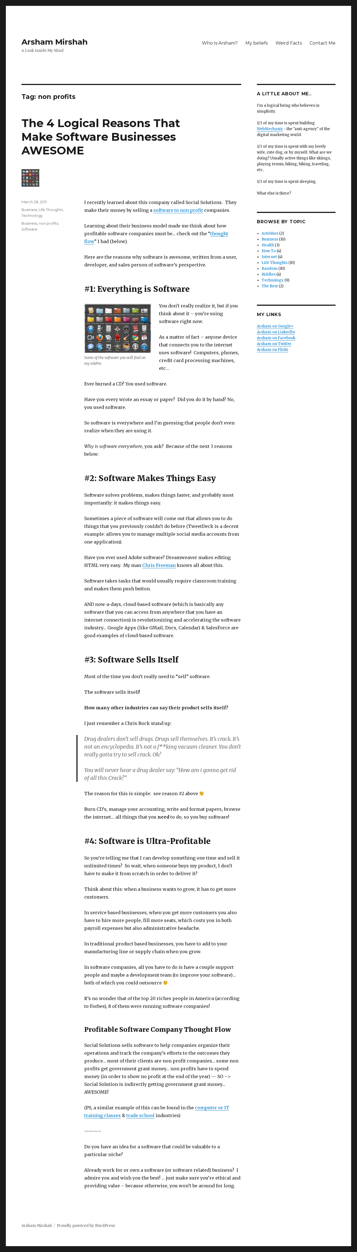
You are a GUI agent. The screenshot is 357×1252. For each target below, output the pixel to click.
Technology (32, 215)
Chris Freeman (159, 565)
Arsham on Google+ (275, 326)
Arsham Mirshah (54, 42)
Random (270, 268)
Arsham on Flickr (272, 349)
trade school (140, 1115)
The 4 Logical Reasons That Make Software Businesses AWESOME (100, 136)
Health (268, 245)
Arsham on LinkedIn (276, 332)
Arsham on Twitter (274, 343)
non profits (48, 223)
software (29, 229)
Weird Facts (289, 43)
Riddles (269, 274)
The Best (270, 286)
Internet (269, 256)
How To (269, 251)
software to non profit (178, 210)
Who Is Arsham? (220, 43)
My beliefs (256, 43)
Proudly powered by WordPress (86, 1225)
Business (29, 209)
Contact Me (323, 43)
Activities (270, 233)
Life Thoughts (51, 209)
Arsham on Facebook (276, 338)
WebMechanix (270, 129)
